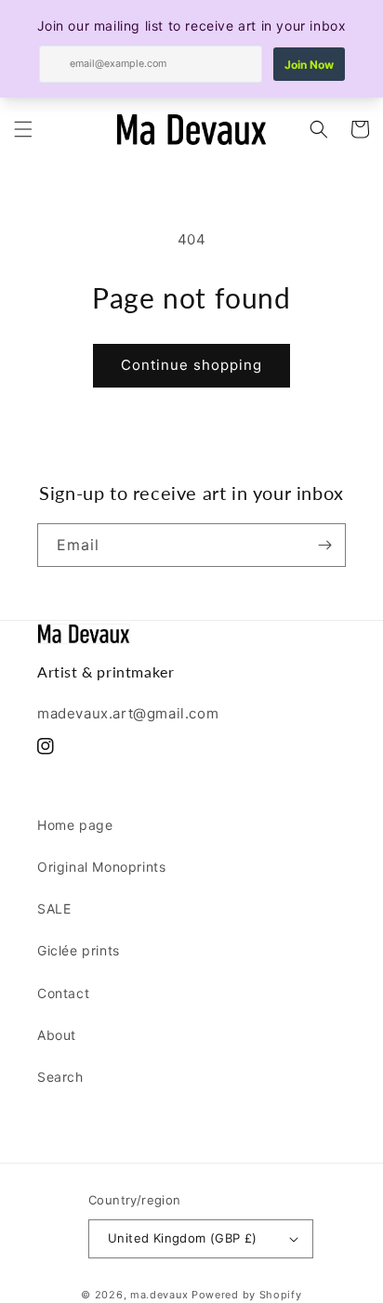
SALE (54, 908)
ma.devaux (159, 1294)
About (56, 1035)
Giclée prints (78, 950)
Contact (63, 993)
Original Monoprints (101, 867)
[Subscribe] (324, 545)
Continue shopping (191, 365)
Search (60, 1077)
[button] (23, 129)
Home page (74, 825)
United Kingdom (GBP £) (183, 1238)
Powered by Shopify (247, 1294)
